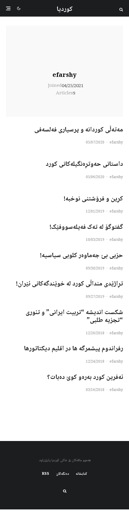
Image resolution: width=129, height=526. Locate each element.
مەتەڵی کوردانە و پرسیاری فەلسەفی (78, 130)
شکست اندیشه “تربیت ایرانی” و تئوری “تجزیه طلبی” (74, 317)
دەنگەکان (62, 474)
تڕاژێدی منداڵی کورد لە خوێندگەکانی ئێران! (69, 284)
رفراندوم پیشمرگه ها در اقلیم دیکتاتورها (73, 349)
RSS (45, 474)
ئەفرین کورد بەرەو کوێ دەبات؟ (85, 377)
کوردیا (65, 9)
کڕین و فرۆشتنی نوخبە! (93, 199)
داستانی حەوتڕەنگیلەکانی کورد (84, 164)
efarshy (64, 76)
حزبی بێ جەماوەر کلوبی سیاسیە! (81, 256)
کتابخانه (81, 474)
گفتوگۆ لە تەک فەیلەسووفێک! (86, 227)
